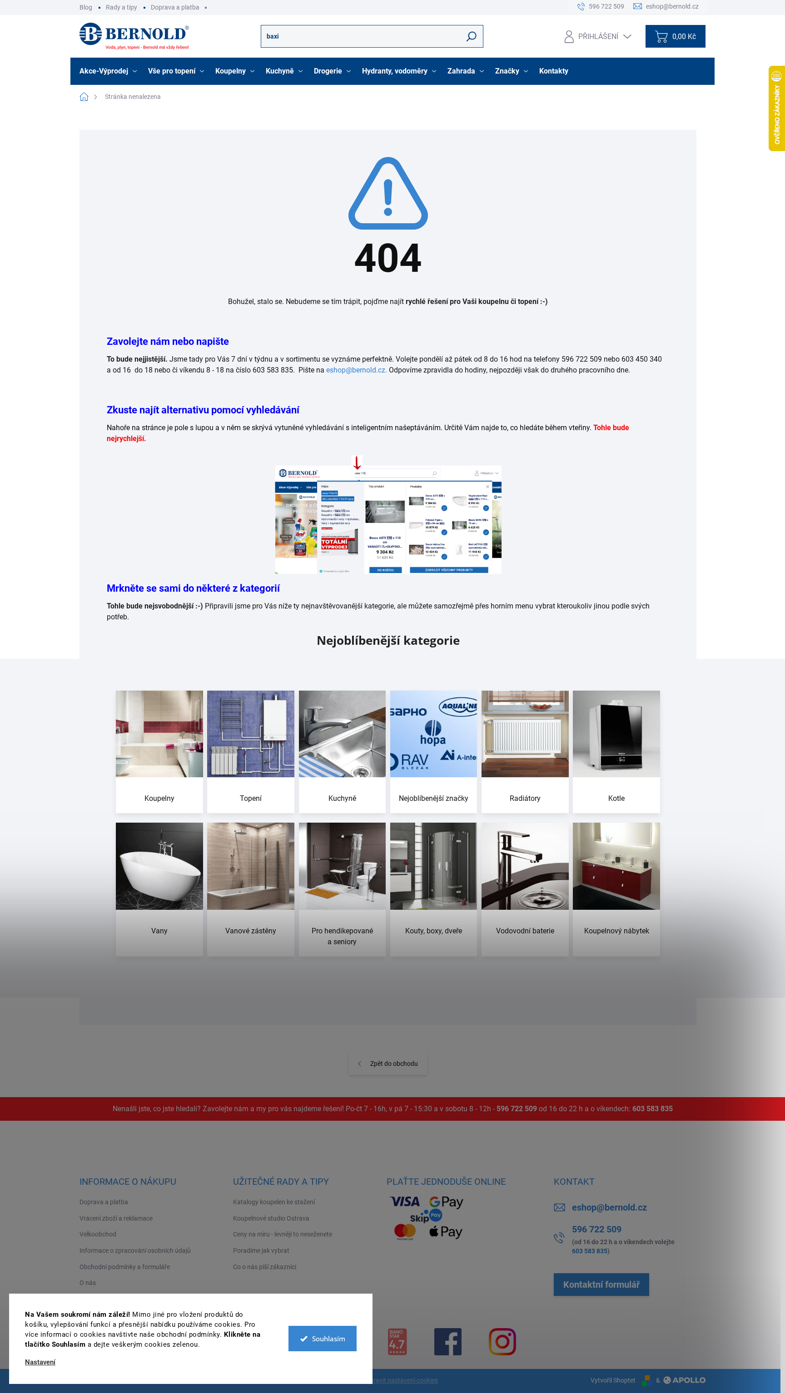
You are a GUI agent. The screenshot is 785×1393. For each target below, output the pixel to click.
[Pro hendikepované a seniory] (342, 889)
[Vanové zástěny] (250, 889)
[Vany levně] (159, 889)
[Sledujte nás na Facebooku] (448, 1341)
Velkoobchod (97, 1234)
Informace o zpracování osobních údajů (135, 1250)
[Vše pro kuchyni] (342, 752)
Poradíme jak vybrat (261, 1250)
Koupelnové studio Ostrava (271, 1218)
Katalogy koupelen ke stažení (274, 1202)
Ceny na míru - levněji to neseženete (282, 1234)
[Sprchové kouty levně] (433, 889)
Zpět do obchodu (394, 1063)
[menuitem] (109, 71)
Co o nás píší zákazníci (264, 1266)
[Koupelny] (159, 752)
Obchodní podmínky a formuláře (124, 1266)
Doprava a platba (175, 7)
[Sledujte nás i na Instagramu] (502, 1341)
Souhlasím (328, 1338)
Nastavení (40, 1362)
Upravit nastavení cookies (402, 1380)
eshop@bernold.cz (609, 1207)
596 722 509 (517, 1108)
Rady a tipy (121, 7)
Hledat (471, 36)
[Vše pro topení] (250, 752)
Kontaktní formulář (601, 1284)
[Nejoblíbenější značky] (433, 752)
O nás (87, 1282)
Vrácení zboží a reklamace (116, 1218)
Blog (85, 7)
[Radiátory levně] (525, 752)
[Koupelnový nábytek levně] (616, 889)
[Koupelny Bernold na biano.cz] (397, 1341)
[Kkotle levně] (616, 752)
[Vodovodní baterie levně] (525, 889)
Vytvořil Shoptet (613, 1380)
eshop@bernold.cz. (356, 370)
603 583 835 (652, 1108)
